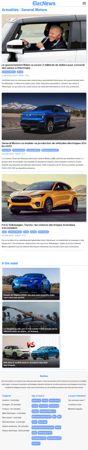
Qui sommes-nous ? (76, 400)
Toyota (33, 232)
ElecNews (44, 3)
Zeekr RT (36, 443)
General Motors (9, 72)
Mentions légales (75, 409)
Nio (59, 416)
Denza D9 (43, 406)
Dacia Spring (55, 400)
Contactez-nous (74, 404)
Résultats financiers (50, 150)
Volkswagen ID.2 (45, 433)
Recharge (43, 422)
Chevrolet (6, 150)
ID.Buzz (35, 411)
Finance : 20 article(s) (11, 409)
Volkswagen (43, 232)
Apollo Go (36, 400)
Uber (34, 433)
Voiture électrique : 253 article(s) (15, 430)
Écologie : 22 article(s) (11, 404)
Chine (45, 400)
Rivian (20, 72)
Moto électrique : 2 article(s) (13, 413)
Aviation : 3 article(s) (10, 400)
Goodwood (54, 406)
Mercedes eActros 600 (41, 416)
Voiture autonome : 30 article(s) (15, 426)
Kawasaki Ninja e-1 (47, 411)
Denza (34, 406)
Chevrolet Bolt (18, 150)
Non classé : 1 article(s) (11, 417)
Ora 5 (34, 422)
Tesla (26, 232)
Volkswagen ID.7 (54, 438)
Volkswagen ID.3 (38, 438)
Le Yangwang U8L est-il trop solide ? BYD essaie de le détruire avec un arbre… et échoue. (30, 330)
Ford (4, 232)
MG (54, 416)
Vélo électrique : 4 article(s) (13, 422)
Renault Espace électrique (42, 427)
